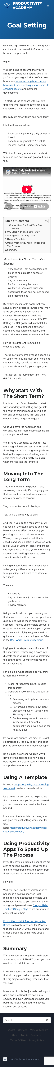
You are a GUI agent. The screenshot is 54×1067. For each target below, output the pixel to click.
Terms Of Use (18, 1040)
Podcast (10, 1030)
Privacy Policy (36, 1040)
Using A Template (16, 239)
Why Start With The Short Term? (23, 232)
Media (24, 1035)
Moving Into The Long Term (21, 235)
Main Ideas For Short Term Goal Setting (27, 227)
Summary (12, 249)
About (14, 1035)
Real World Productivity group (26, 640)
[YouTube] (5, 1059)
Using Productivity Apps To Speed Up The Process (26, 244)
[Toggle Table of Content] (45, 221)
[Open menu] (48, 5)
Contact (22, 1030)
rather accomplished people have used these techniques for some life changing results (26, 85)
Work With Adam (38, 1030)
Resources (37, 1035)
